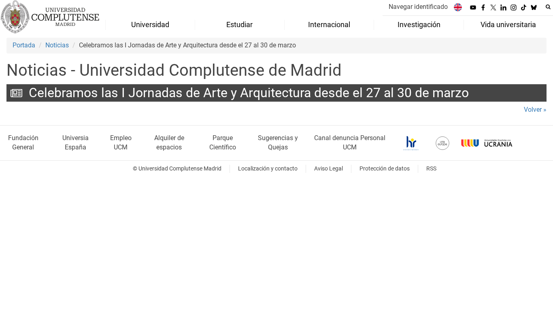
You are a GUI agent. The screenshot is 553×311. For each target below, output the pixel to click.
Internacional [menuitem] (329, 25)
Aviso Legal (328, 168)
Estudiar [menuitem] (239, 25)
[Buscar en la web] (548, 7)
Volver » (535, 109)
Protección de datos (384, 168)
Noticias (57, 45)
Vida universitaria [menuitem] (508, 25)
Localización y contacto (268, 168)
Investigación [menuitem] (419, 25)
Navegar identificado (418, 7)
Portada (24, 45)
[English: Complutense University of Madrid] (458, 7)
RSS (431, 168)
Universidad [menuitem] (150, 25)
